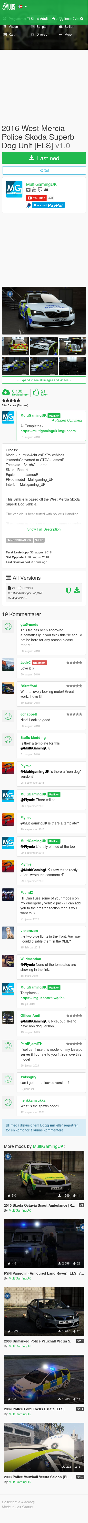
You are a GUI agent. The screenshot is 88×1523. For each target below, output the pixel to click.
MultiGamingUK (41, 184)
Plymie (25, 765)
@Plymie (27, 799)
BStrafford (28, 685)
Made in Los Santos (17, 1506)
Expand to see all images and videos (44, 380)
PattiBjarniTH (31, 1043)
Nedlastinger (20, 394)
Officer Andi (30, 1015)
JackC (25, 662)
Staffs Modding (33, 737)
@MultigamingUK (34, 771)
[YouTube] (34, 189)
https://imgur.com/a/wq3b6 (42, 997)
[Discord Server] (46, 189)
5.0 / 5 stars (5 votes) (15, 405)
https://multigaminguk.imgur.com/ (48, 430)
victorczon (29, 930)
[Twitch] (40, 189)
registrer (71, 1125)
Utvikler (54, 415)
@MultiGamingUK (35, 748)
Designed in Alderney (18, 1501)
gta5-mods (29, 624)
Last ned (47, 157)
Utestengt (39, 663)
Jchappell (28, 714)
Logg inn (47, 1125)
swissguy (28, 1076)
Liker (44, 394)
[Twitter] (28, 189)
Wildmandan (30, 958)
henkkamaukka (33, 1100)
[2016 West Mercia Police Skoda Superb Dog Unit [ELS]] (44, 311)
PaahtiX (26, 892)
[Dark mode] (74, 18)
